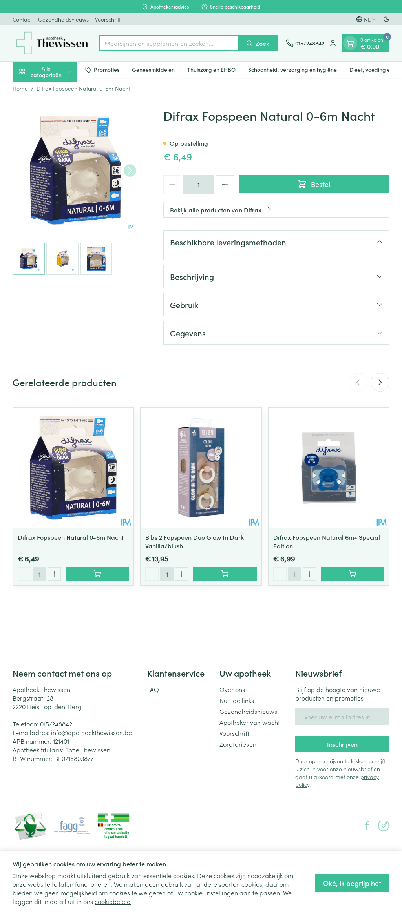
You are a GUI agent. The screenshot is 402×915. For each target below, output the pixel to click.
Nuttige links (236, 700)
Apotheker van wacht (249, 722)
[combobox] (168, 43)
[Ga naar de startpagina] (52, 43)
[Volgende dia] (380, 382)
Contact (22, 19)
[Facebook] (367, 825)
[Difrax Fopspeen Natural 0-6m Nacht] (73, 468)
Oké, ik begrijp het (352, 883)
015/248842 (56, 723)
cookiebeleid (113, 901)
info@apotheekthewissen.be (91, 732)
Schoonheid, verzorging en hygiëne (292, 69)
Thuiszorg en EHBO (211, 69)
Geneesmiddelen (153, 69)
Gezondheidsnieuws (63, 19)
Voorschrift (108, 19)
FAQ (153, 689)
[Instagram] (383, 825)
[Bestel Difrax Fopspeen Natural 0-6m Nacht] (97, 574)
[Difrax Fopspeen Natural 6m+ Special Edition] (329, 468)
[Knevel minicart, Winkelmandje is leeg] (350, 43)
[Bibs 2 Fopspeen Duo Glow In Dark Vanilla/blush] (201, 468)
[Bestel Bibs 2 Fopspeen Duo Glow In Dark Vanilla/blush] (224, 574)
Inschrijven (342, 744)
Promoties (106, 69)
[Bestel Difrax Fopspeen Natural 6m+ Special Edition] (352, 574)
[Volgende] (130, 170)
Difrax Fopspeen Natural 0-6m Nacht (71, 537)
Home (20, 88)
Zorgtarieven (237, 744)
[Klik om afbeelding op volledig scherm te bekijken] (75, 170)
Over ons (232, 689)
